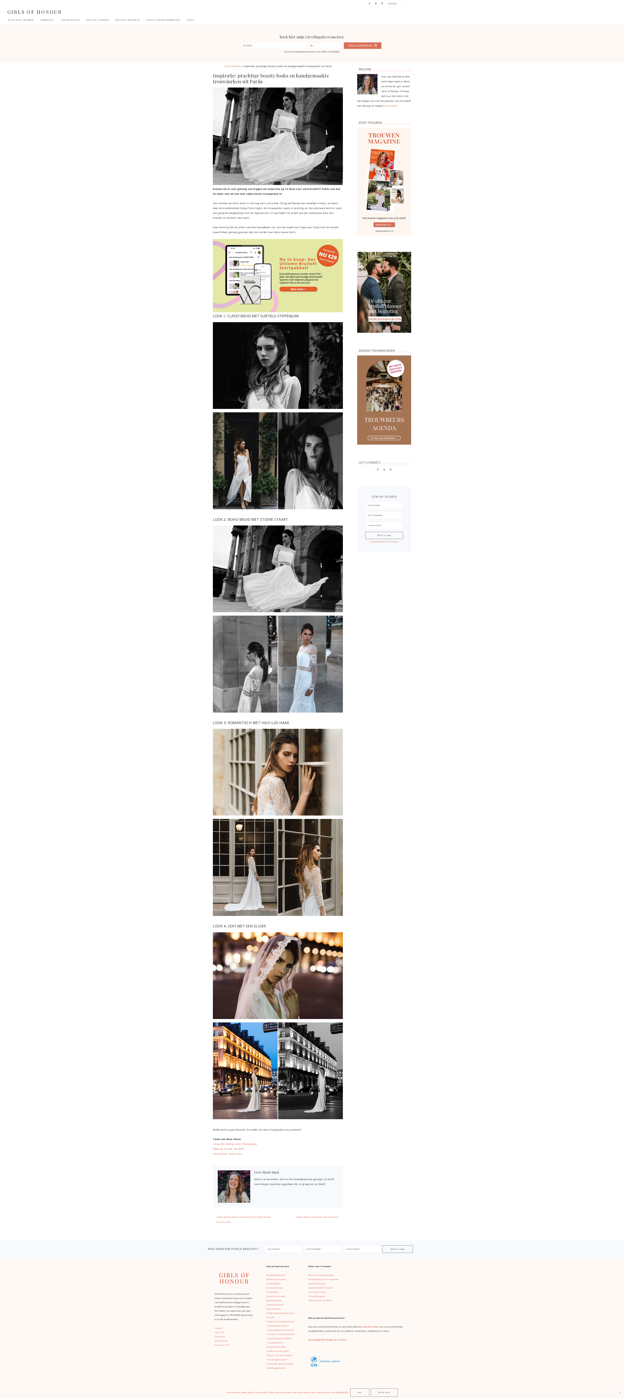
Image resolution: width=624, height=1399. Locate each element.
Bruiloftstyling (273, 1300)
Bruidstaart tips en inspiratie (323, 1279)
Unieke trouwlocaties (277, 1351)
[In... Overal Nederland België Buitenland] (325, 45)
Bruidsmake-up (274, 1287)
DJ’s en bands (273, 1308)
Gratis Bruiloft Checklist (320, 1287)
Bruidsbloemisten (275, 1275)
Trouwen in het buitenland (280, 1334)
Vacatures (219, 1336)
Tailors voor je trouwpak (279, 1355)
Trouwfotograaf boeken (279, 1338)
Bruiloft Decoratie (275, 1296)
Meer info (384, 1392)
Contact (218, 1328)
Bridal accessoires (276, 1279)
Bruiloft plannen (316, 1283)
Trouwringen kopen (276, 1359)
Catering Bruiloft (275, 1304)
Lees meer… (391, 105)
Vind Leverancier (360, 45)
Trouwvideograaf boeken (279, 1363)
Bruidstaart (272, 1292)
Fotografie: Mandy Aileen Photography (235, 1144)
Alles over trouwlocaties (321, 1275)
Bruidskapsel (273, 1283)
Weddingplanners (276, 1368)
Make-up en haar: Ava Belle (228, 1148)
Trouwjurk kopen (317, 1292)
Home (227, 66)
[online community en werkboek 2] (278, 311)
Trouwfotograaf (316, 1296)
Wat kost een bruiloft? (320, 1300)
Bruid (237, 66)
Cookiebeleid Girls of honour (384, 541)
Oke (360, 1392)
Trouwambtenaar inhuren (280, 1330)
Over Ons (219, 1332)
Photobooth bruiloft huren (280, 1321)
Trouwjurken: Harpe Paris (227, 1153)
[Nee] (620, 1392)
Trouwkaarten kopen (277, 1325)
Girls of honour (34, 12)
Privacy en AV (221, 1344)
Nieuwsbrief (221, 1340)
